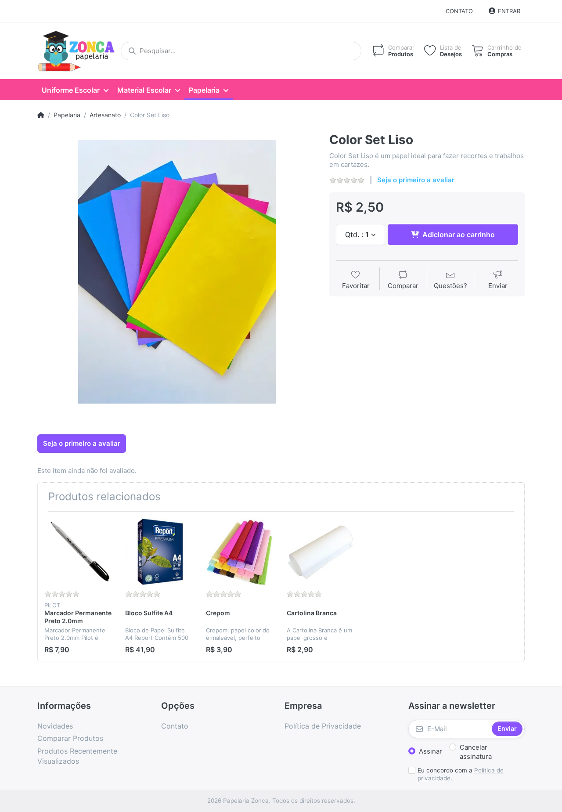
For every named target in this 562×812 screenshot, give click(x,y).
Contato (459, 10)
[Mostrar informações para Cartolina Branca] (320, 551)
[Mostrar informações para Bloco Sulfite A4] (158, 551)
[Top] (40, 115)
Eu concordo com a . (461, 774)
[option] (176, 272)
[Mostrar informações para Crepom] (239, 551)
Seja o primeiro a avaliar (415, 180)
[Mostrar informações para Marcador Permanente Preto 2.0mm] (78, 551)
